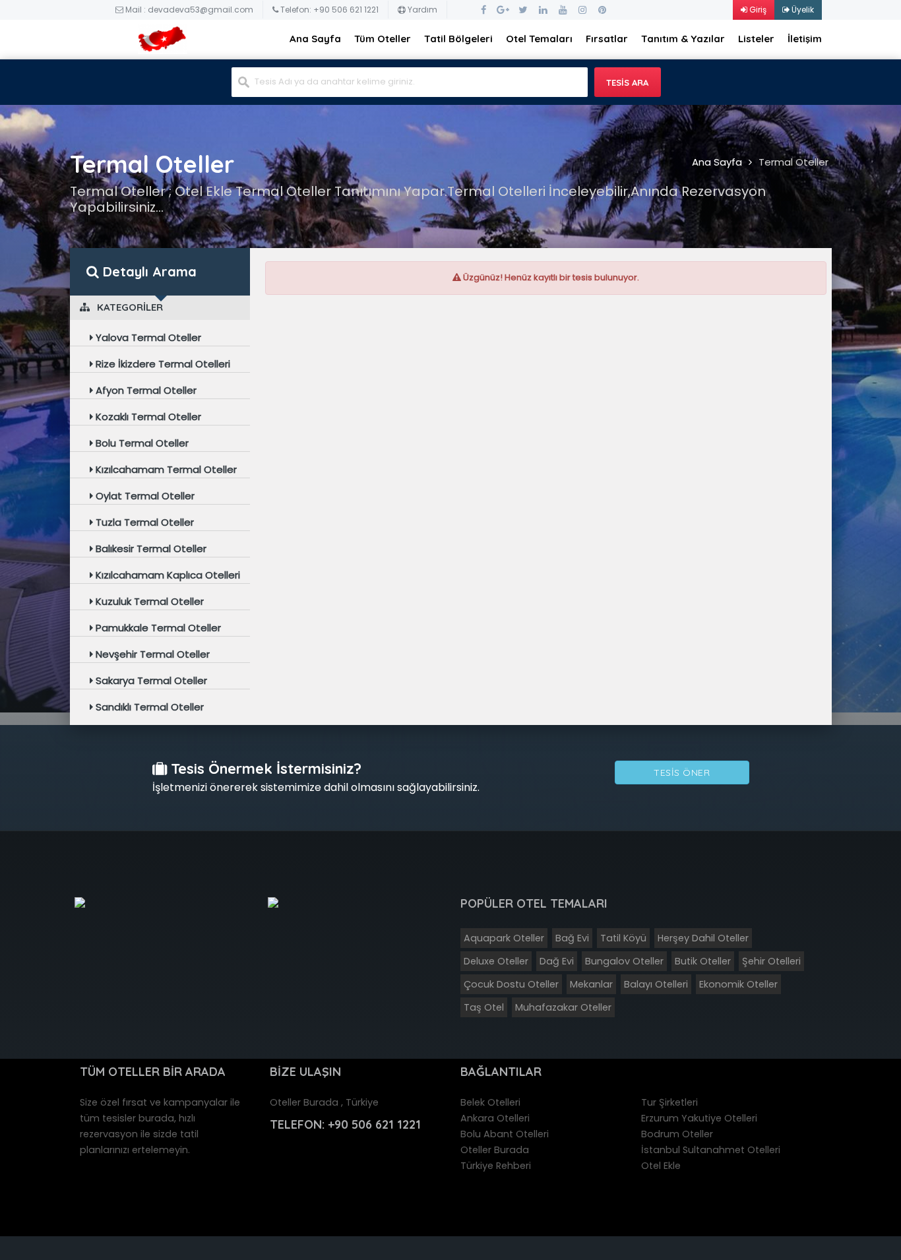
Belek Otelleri (490, 1102)
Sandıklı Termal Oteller (148, 707)
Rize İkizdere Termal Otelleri (161, 364)
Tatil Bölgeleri (458, 38)
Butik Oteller (703, 961)
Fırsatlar (607, 38)
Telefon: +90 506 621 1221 (328, 9)
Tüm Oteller (382, 38)
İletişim (805, 38)
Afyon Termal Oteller (145, 390)
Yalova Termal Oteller (147, 337)
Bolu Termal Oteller (141, 443)
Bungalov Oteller (624, 961)
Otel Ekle (661, 1165)
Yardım (421, 9)
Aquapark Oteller (504, 938)
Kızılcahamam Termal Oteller (165, 469)
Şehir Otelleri (771, 961)
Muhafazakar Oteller (563, 1007)
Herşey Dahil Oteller (703, 938)
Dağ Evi (557, 961)
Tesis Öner (682, 772)
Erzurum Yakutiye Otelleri (699, 1118)
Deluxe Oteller (496, 961)
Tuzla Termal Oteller (143, 522)
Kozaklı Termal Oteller (147, 417)
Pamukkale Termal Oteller (157, 628)
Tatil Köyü (623, 938)
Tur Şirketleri (669, 1102)
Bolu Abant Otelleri (504, 1134)
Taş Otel (484, 1007)
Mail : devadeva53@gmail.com (188, 9)
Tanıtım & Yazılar (683, 38)
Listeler (756, 38)
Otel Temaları (539, 38)
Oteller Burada (494, 1149)
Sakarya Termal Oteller (150, 680)
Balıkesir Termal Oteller (149, 548)
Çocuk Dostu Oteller (511, 984)
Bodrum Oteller (677, 1134)
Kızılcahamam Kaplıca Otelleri (166, 575)
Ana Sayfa (315, 38)
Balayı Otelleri (656, 984)
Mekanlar (591, 984)
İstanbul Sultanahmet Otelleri (710, 1149)
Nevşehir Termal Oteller (151, 654)
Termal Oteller (793, 162)
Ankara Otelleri (495, 1118)
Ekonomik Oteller (738, 984)
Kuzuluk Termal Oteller (148, 601)
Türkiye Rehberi (495, 1165)
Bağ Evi (572, 938)
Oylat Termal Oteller (144, 496)
